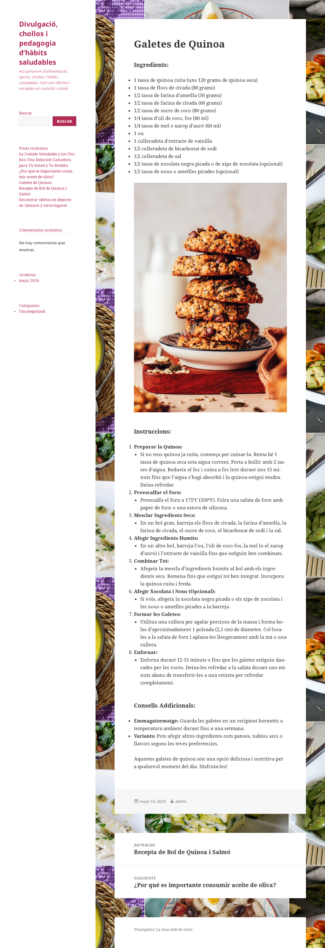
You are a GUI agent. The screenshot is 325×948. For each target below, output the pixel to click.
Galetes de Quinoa (35, 182)
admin (180, 801)
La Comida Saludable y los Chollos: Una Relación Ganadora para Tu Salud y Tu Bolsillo (47, 159)
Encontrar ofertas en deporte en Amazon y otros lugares (45, 202)
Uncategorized (32, 311)
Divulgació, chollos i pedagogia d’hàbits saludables (38, 43)
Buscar (25, 113)
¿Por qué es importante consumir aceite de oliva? (46, 174)
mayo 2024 (29, 280)
